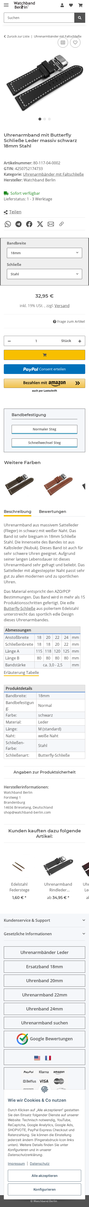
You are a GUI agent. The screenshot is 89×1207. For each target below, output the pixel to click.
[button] (62, 5)
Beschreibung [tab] (17, 511)
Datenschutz (40, 1163)
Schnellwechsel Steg (44, 442)
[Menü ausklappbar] (6, 3)
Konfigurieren (44, 1189)
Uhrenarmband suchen (44, 1023)
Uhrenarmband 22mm (44, 995)
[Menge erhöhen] (80, 341)
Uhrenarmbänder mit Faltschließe (53, 174)
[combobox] (44, 253)
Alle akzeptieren (45, 1176)
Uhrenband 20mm (44, 980)
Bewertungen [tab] (52, 511)
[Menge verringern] (9, 341)
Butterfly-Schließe (19, 608)
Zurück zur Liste (18, 36)
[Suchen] (79, 18)
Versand (62, 305)
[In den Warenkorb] (44, 355)
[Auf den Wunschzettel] (75, 42)
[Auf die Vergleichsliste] (63, 42)
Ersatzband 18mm (44, 966)
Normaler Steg (44, 429)
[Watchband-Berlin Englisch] (38, 1058)
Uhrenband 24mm (44, 1009)
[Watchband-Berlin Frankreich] (49, 1058)
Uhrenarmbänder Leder (44, 952)
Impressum (16, 1163)
